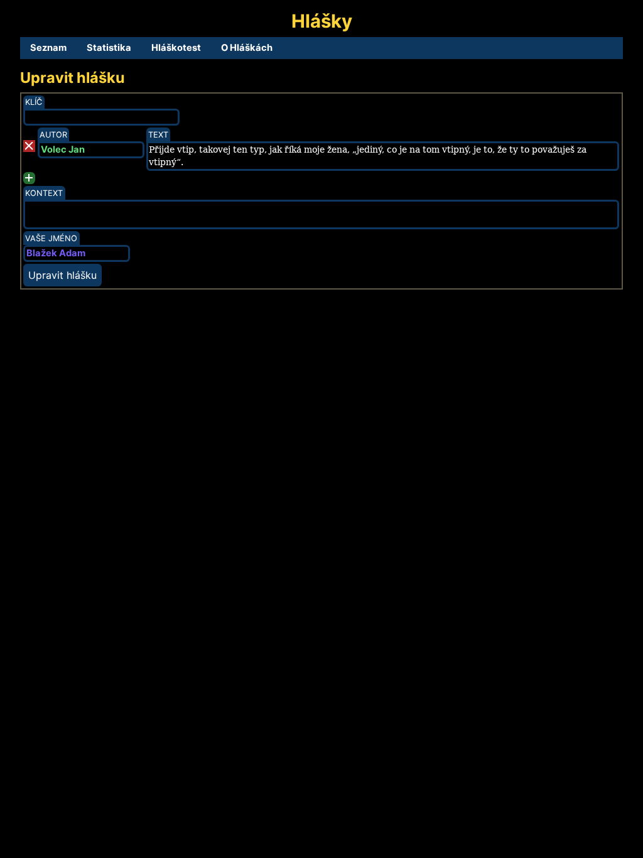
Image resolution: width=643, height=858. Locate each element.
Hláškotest (176, 47)
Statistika (109, 47)
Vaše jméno (51, 238)
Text (158, 134)
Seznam (48, 47)
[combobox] (76, 253)
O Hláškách (247, 47)
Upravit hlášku (62, 275)
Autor (53, 134)
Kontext (44, 193)
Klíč (33, 102)
